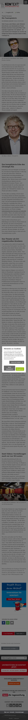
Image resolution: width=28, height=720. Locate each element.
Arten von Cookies (16, 362)
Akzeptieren (20, 369)
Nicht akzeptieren (9, 368)
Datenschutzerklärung (9, 358)
